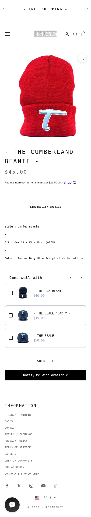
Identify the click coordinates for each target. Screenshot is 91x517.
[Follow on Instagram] (31, 485)
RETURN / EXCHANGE (18, 434)
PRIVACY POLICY (16, 440)
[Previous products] (71, 278)
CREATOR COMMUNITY (18, 460)
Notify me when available (45, 375)
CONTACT (10, 427)
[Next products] (81, 278)
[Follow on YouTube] (43, 485)
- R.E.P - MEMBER (18, 414)
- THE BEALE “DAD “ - (52, 313)
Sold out (45, 361)
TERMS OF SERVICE (18, 447)
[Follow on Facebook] (7, 485)
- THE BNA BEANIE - (50, 291)
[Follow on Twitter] (19, 485)
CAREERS (10, 453)
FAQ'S (9, 421)
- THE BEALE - (45, 336)
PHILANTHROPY (14, 467)
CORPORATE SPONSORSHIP (22, 473)
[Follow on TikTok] (55, 485)
